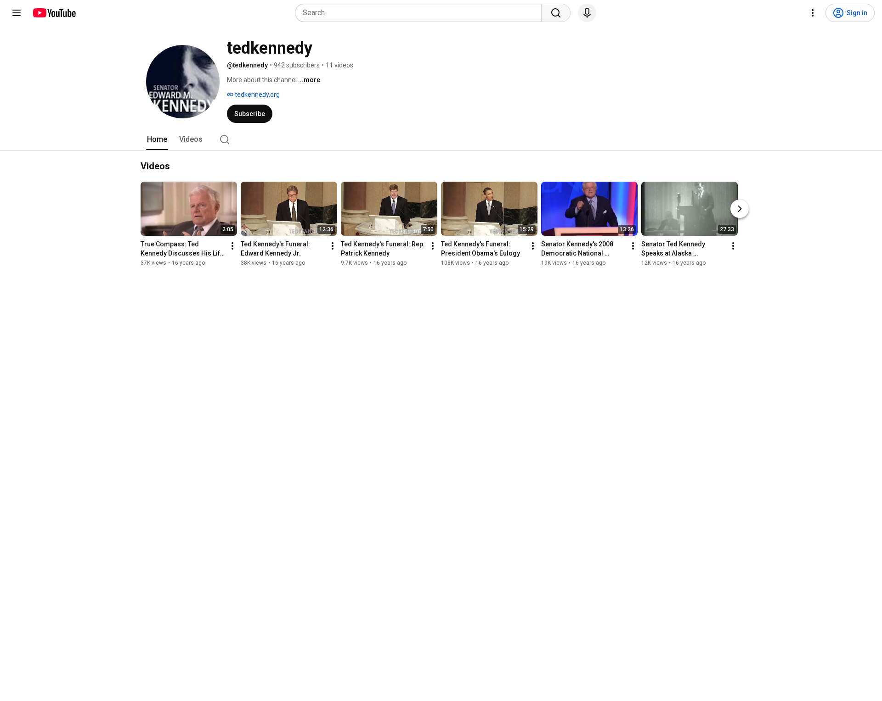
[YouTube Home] (54, 13)
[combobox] (421, 12)
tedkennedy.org (256, 94)
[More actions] (232, 246)
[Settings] (812, 12)
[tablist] (441, 139)
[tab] (157, 139)
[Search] (556, 13)
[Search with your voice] (587, 13)
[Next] (739, 209)
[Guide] (16, 12)
